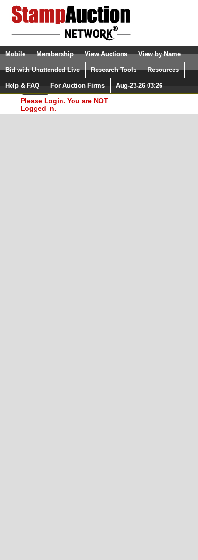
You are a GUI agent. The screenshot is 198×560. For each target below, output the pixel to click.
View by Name (159, 54)
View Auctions (106, 54)
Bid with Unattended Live (42, 69)
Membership (55, 54)
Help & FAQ (22, 85)
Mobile (15, 54)
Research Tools (113, 69)
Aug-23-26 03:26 (139, 85)
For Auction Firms (77, 85)
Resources (163, 69)
